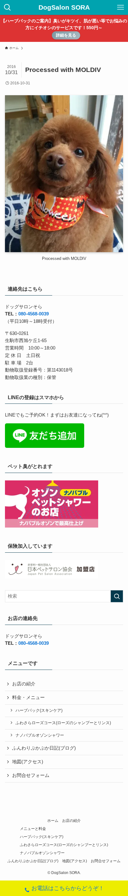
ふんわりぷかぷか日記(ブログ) (44, 748)
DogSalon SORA (64, 7)
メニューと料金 (33, 829)
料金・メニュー (28, 697)
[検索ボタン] (7, 7)
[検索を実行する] (117, 596)
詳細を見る (66, 35)
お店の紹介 (23, 683)
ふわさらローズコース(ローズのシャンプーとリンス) (63, 722)
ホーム (52, 820)
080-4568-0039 (33, 313)
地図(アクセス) (27, 761)
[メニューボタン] (120, 7)
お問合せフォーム (30, 775)
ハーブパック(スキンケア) (39, 710)
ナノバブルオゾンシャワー (40, 735)
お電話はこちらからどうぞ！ (67, 888)
